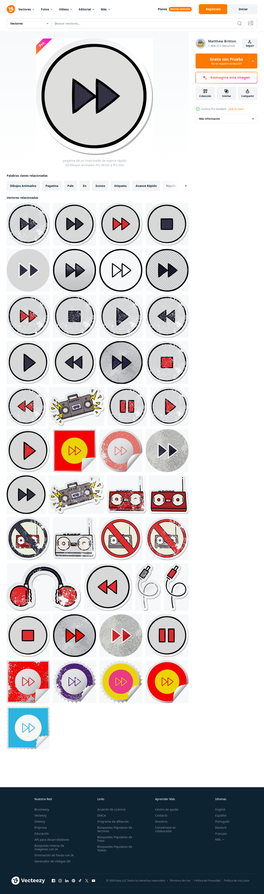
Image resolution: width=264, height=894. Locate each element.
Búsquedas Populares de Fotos (114, 839)
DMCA (101, 815)
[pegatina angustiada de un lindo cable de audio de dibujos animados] (148, 587)
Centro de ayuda (166, 809)
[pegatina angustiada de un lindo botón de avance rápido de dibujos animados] (28, 224)
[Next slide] (182, 186)
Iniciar (243, 9)
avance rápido (146, 186)
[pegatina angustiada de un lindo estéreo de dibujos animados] (126, 494)
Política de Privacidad (207, 880)
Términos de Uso (180, 880)
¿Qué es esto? (236, 109)
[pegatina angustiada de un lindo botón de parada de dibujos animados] (74, 316)
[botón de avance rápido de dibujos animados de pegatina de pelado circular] (120, 681)
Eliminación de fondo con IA (54, 855)
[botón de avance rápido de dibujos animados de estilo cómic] (167, 270)
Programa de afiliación (113, 821)
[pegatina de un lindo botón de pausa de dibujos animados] (167, 635)
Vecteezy (40, 815)
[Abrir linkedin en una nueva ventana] (66, 880)
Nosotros (161, 821)
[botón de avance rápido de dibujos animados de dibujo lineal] (120, 270)
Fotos (45, 9)
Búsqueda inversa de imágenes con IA (49, 847)
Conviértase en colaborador (165, 829)
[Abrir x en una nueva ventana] (86, 880)
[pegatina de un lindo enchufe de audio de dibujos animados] (176, 587)
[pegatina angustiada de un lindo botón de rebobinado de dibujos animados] (167, 316)
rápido (171, 186)
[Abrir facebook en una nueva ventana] (53, 880)
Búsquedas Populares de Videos (114, 848)
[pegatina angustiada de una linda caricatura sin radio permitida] (167, 538)
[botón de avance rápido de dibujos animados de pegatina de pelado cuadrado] (74, 450)
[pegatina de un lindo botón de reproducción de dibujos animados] (28, 362)
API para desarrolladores (51, 840)
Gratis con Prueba (226, 61)
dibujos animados (23, 186)
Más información (209, 119)
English (220, 809)
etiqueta (120, 186)
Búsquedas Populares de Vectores (114, 829)
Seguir (250, 45)
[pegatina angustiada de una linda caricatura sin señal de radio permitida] (28, 538)
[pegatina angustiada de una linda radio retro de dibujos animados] (74, 538)
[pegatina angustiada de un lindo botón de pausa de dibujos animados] (127, 406)
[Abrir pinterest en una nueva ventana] (73, 880)
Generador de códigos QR (52, 861)
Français (221, 834)
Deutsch (221, 827)
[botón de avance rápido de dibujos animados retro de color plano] (28, 270)
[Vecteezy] (11, 9)
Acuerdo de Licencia (111, 809)
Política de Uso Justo (236, 880)
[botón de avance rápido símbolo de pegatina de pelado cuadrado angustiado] (28, 681)
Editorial (85, 9)
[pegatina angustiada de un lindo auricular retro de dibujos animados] (44, 587)
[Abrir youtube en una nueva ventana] (93, 880)
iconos (100, 186)
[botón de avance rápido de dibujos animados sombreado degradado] (74, 270)
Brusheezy (41, 809)
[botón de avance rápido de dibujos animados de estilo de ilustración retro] (167, 450)
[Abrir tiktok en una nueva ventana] (80, 880)
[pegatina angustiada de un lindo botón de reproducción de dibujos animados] (121, 316)
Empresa (40, 827)
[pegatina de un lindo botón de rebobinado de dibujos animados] (74, 362)
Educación (41, 834)
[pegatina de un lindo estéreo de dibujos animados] (168, 494)
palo (70, 186)
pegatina (51, 186)
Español (220, 815)
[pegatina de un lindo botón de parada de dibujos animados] (167, 224)
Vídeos (64, 9)
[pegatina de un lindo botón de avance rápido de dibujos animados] (74, 224)
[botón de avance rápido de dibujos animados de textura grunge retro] (121, 362)
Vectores (24, 9)
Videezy (39, 821)
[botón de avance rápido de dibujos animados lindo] (26, 494)
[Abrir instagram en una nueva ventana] (60, 880)
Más (104, 9)
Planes (162, 9)
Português (222, 821)
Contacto (161, 815)
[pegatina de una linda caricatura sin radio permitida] (120, 538)
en (84, 186)
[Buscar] (239, 23)
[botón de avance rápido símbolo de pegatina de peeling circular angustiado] (120, 450)
